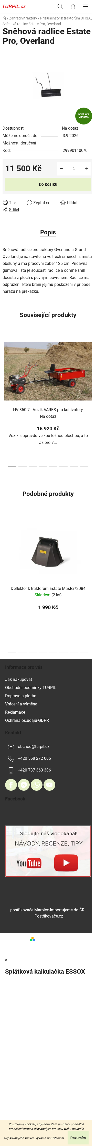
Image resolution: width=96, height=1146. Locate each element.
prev (5, 366)
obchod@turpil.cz (33, 746)
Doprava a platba (20, 695)
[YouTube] (49, 785)
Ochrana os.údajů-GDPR (27, 720)
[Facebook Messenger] (24, 785)
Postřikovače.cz (49, 916)
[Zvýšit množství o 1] (87, 168)
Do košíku (48, 184)
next (91, 366)
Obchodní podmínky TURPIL (30, 687)
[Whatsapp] (36, 785)
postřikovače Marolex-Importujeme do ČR (47, 910)
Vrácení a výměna (21, 704)
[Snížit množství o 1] (61, 168)
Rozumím (78, 1138)
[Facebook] (11, 785)
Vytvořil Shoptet (51, 938)
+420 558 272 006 (34, 758)
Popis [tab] (48, 232)
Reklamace (15, 712)
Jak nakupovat (18, 679)
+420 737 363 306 (34, 770)
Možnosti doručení (19, 143)
